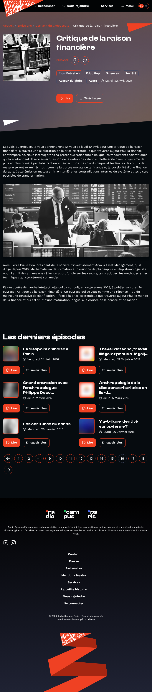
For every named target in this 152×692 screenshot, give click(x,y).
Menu (130, 6)
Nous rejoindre (78, 6)
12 (80, 458)
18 (143, 458)
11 (70, 458)
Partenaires (73, 568)
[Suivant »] (8, 470)
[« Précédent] (8, 458)
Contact (74, 554)
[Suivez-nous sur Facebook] (6, 543)
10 (60, 458)
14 (101, 458)
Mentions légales (73, 575)
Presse (74, 561)
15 (112, 458)
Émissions (24, 25)
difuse (91, 619)
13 (91, 458)
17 (132, 458)
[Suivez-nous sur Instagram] (13, 543)
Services (107, 6)
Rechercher (46, 6)
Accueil (8, 25)
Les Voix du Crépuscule (52, 25)
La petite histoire (74, 589)
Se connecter (73, 603)
